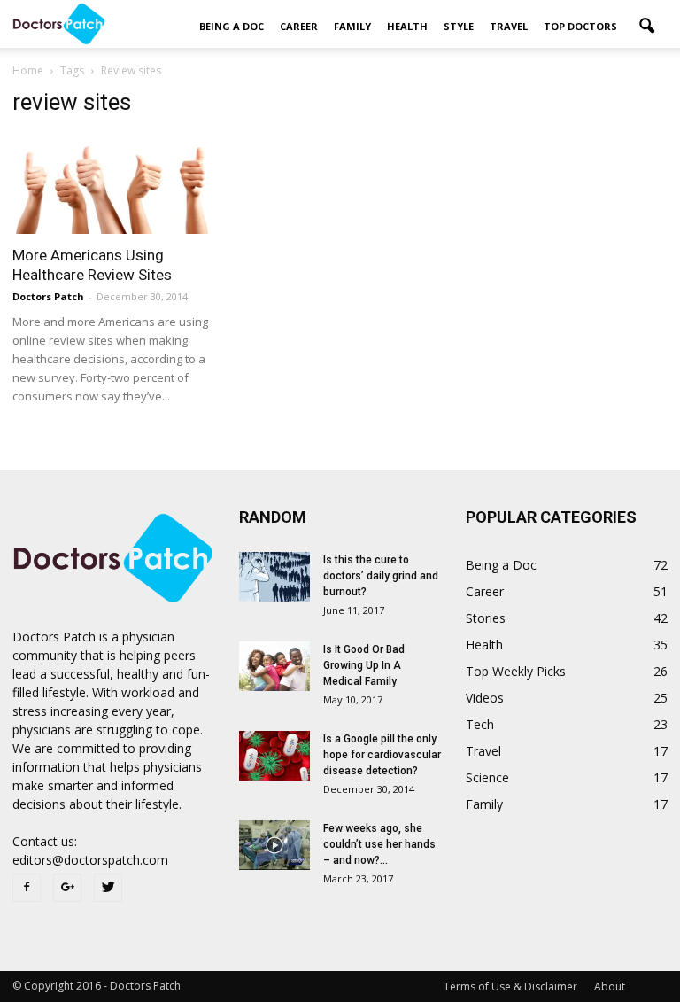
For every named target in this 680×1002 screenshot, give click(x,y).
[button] (646, 26)
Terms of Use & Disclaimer (510, 986)
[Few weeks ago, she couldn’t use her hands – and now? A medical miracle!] (274, 845)
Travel (509, 26)
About (609, 986)
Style (459, 26)
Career (299, 26)
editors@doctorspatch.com (90, 859)
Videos (485, 697)
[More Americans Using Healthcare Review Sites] (113, 184)
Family (352, 26)
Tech (480, 724)
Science (487, 777)
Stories (486, 618)
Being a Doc (231, 26)
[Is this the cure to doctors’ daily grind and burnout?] (274, 577)
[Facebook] (26, 888)
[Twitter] (108, 888)
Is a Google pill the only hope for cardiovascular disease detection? (382, 755)
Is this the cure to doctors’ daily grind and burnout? (380, 576)
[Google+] (67, 888)
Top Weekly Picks (516, 671)
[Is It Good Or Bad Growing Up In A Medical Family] (274, 666)
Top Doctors (580, 26)
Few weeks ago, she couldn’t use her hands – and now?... (379, 844)
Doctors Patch (48, 296)
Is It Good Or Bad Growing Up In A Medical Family (364, 665)
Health (407, 26)
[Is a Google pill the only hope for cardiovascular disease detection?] (274, 756)
